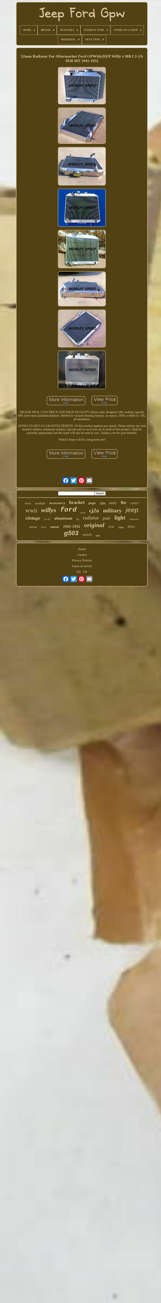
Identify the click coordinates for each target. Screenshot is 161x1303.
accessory (57, 503)
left (77, 519)
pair (107, 518)
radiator (91, 518)
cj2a (94, 510)
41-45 (47, 519)
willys (48, 510)
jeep (132, 510)
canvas (54, 526)
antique (33, 527)
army (113, 503)
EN (79, 571)
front (43, 527)
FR (85, 571)
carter (134, 503)
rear (111, 526)
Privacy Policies (82, 560)
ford (68, 510)
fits (123, 502)
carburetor (134, 519)
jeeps (92, 503)
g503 (71, 533)
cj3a (102, 503)
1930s (121, 527)
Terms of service (82, 566)
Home (82, 549)
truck (28, 503)
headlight (40, 503)
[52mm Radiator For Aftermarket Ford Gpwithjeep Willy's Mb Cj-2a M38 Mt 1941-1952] (82, 86)
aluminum (63, 518)
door (131, 526)
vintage (32, 518)
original (94, 525)
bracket (77, 502)
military (112, 511)
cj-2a (82, 512)
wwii (31, 510)
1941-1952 (71, 526)
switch (87, 535)
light (119, 518)
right (98, 536)
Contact (82, 554)
